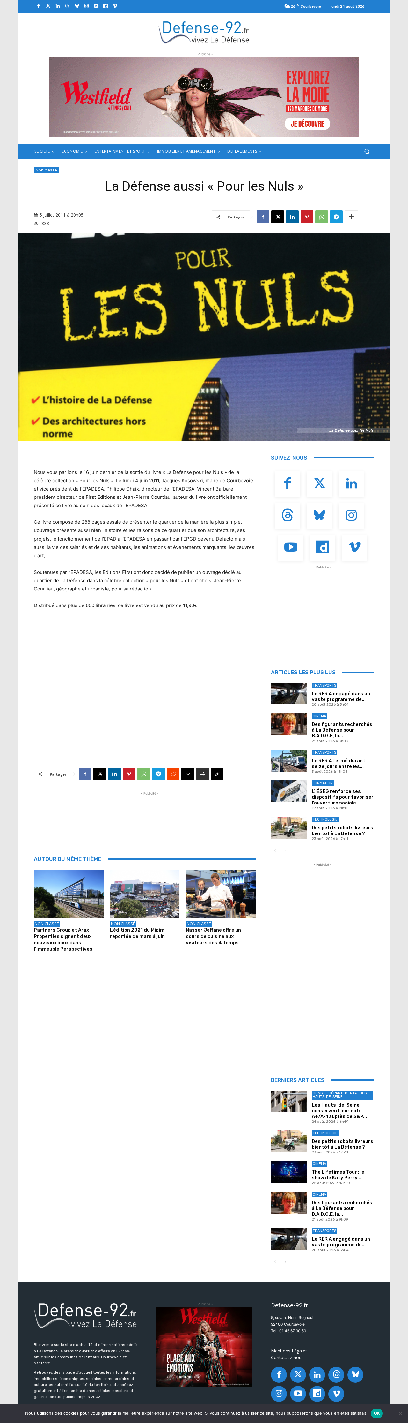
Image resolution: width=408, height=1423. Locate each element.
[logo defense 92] (204, 31)
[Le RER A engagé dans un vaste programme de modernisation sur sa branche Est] (289, 693)
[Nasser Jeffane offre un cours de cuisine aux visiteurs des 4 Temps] (221, 894)
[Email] (187, 774)
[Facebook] (38, 6)
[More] (351, 216)
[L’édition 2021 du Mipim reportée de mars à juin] (145, 894)
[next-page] (285, 851)
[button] (366, 151)
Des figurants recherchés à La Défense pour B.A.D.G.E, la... (342, 730)
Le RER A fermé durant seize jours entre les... (338, 763)
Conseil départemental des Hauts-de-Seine (340, 1095)
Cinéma (319, 716)
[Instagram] (86, 6)
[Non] (400, 1413)
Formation (323, 783)
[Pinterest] (307, 216)
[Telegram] (336, 216)
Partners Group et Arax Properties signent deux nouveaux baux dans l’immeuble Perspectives (63, 939)
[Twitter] (48, 6)
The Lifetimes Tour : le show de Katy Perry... (338, 1175)
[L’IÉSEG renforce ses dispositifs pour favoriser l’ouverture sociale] (289, 791)
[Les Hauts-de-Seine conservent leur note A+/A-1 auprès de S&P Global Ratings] (289, 1101)
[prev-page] (275, 851)
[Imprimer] (202, 774)
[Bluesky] (77, 6)
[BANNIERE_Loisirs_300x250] (204, 1347)
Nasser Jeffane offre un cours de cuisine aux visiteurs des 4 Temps (213, 936)
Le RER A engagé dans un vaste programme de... (341, 696)
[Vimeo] (115, 6)
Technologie (325, 820)
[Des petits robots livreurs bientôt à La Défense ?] (289, 828)
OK (377, 1413)
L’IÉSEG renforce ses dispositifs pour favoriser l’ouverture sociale (343, 797)
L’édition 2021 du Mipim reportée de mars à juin (137, 933)
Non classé (46, 170)
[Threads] (67, 6)
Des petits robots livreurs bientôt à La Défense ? (342, 830)
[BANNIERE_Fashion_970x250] (204, 97)
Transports (324, 685)
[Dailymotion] (105, 6)
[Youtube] (96, 6)
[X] (277, 216)
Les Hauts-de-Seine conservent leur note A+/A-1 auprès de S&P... (339, 1110)
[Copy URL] (217, 774)
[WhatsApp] (321, 216)
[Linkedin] (57, 6)
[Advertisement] (150, 811)
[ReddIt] (173, 774)
